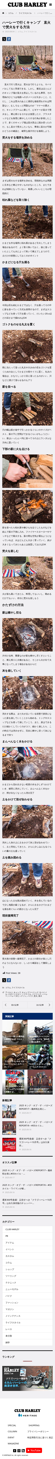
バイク (30, 996)
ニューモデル (12, 1289)
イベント (10, 1249)
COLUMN (12, 1431)
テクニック (11, 1282)
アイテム (10, 1242)
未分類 (9, 1335)
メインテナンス (13, 1315)
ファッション (12, 1302)
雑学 (8, 1342)
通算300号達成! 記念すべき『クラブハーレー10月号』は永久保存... (35, 1142)
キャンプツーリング (30, 992)
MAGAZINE (13, 1443)
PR (7, 1235)
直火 (40, 996)
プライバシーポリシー (38, 1431)
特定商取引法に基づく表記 (40, 1437)
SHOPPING (34, 1425)
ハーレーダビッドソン (17, 996)
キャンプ (17, 992)
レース (9, 1329)
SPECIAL (12, 1425)
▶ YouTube (34, 1450)
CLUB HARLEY (12, 1229)
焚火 (35, 996)
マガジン (10, 1309)
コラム (20, 31)
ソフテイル (26, 994)
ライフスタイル (30, 31)
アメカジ (9, 992)
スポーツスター (14, 994)
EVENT (11, 1437)
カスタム (10, 1255)
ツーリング (36, 994)
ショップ (10, 1269)
